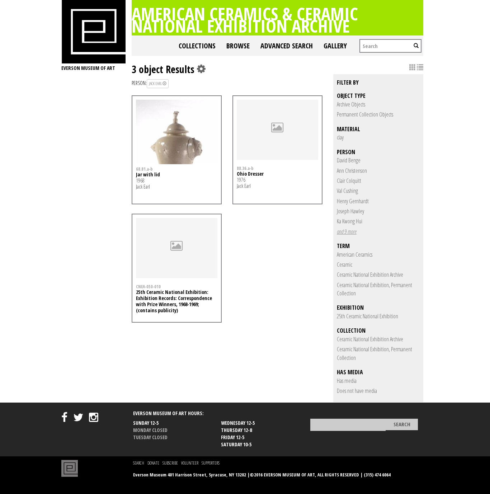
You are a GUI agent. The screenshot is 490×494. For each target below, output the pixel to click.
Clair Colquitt (349, 181)
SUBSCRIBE (170, 463)
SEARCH (138, 463)
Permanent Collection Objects (365, 114)
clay (340, 137)
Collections (197, 46)
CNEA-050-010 (148, 286)
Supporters (211, 463)
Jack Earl (155, 83)
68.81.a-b (144, 169)
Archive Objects (351, 104)
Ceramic (344, 265)
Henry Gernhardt (353, 201)
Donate (153, 463)
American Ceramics (354, 254)
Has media (347, 381)
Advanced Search (286, 46)
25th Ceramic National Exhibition (367, 316)
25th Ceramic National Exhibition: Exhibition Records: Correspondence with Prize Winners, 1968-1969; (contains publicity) (174, 301)
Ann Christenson (352, 171)
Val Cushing (347, 191)
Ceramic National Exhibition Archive (370, 275)
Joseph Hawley (350, 211)
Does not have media (357, 391)
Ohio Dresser (250, 173)
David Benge (349, 160)
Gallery (335, 46)
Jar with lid (148, 174)
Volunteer (189, 463)
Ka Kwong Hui (349, 221)
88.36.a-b (245, 168)
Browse (238, 46)
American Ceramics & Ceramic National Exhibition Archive (245, 20)
